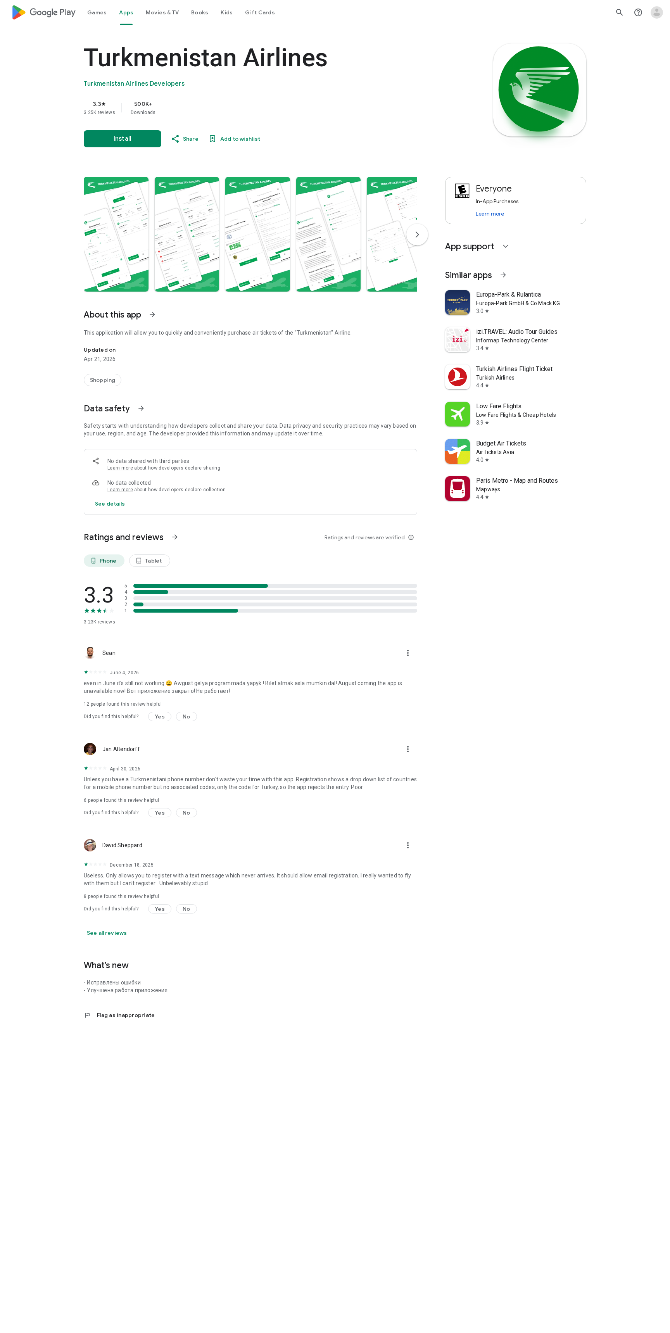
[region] (239, 107)
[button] (116, 234)
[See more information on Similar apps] (503, 275)
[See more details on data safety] (110, 503)
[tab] (97, 12)
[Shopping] (102, 380)
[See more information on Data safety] (141, 408)
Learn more (120, 468)
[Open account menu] (657, 12)
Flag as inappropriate (119, 1015)
